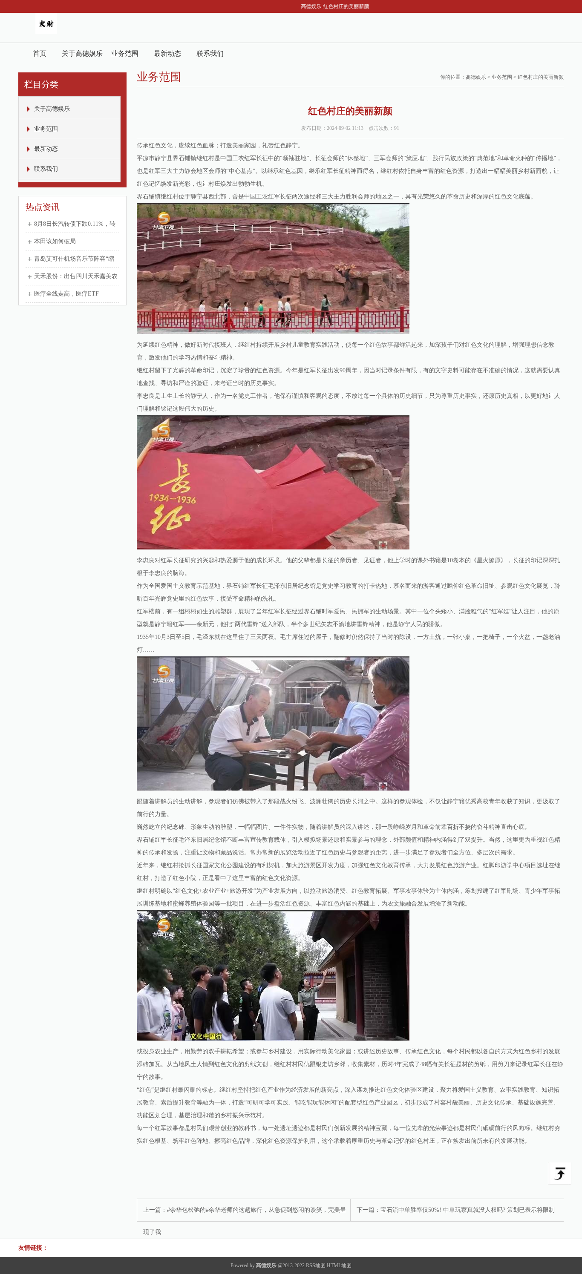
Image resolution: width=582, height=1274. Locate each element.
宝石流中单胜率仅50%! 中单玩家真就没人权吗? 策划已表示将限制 (467, 1210)
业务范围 (124, 53)
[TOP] (559, 1173)
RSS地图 (316, 1265)
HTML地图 (339, 1265)
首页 (39, 53)
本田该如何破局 (55, 241)
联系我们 (210, 53)
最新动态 (167, 53)
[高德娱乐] (46, 32)
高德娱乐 (476, 77)
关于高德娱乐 (82, 53)
